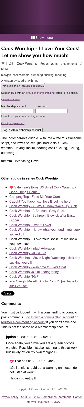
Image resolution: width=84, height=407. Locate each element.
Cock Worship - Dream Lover (30, 224)
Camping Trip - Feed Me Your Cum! (35, 196)
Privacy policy (9, 397)
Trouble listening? (10, 99)
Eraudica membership (39, 93)
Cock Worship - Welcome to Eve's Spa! (37, 267)
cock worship (21, 75)
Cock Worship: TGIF (24, 276)
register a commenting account (23, 322)
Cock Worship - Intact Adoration (32, 248)
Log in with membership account (22, 130)
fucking (49, 75)
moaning (60, 75)
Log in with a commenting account (49, 317)
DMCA (55, 402)
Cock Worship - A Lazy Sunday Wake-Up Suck (43, 206)
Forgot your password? (12, 123)
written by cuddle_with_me (21, 80)
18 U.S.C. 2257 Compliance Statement (46, 397)
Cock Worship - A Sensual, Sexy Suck (37, 210)
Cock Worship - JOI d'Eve (27, 253)
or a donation (42, 29)
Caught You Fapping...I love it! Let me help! (40, 201)
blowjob (6, 75)
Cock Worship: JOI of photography (34, 271)
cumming (37, 75)
